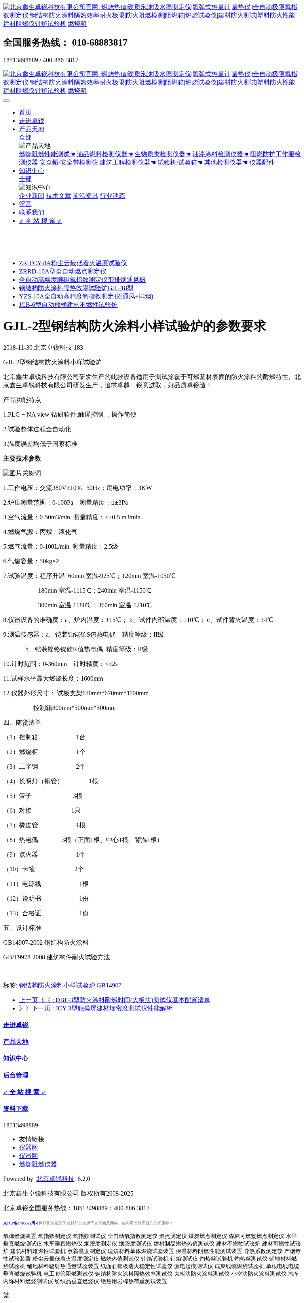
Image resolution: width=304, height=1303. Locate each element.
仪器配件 (262, 162)
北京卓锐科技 (55, 1178)
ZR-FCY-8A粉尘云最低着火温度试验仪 (73, 263)
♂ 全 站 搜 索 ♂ (40, 220)
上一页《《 (114, 1000)
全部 (25, 137)
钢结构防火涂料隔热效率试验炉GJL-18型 (76, 288)
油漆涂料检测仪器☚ (220, 154)
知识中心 (31, 170)
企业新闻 (31, 195)
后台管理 (15, 1075)
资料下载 (15, 1108)
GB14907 (109, 985)
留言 (25, 204)
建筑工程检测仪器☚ (128, 162)
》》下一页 (96, 1008)
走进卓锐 (31, 120)
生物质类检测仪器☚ (163, 154)
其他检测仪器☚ (226, 162)
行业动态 (112, 195)
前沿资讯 (85, 195)
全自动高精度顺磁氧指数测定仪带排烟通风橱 (82, 279)
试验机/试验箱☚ (180, 162)
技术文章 (58, 195)
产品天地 (31, 129)
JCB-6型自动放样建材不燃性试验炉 (68, 304)
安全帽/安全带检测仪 (69, 162)
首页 (25, 112)
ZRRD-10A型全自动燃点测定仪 (62, 271)
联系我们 (31, 212)
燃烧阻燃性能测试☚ (47, 154)
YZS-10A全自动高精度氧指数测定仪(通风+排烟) (86, 296)
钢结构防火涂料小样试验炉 (57, 985)
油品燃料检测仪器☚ (105, 154)
